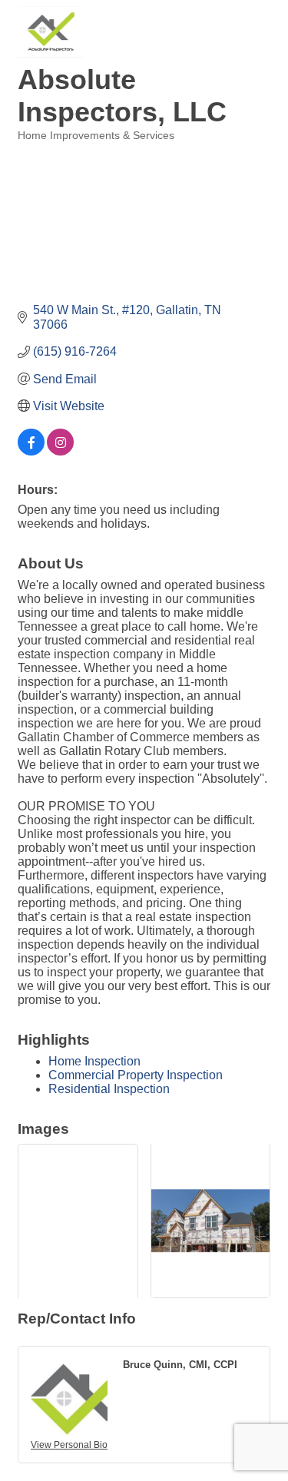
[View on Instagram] (60, 451)
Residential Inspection (109, 1088)
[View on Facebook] (31, 451)
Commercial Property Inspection (135, 1075)
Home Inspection (94, 1061)
